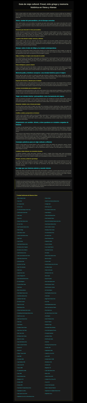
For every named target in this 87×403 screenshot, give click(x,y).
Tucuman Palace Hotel (21, 284)
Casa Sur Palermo (48, 244)
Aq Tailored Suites (48, 267)
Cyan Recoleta (20, 241)
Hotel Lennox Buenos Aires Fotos (23, 255)
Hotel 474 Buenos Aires (49, 318)
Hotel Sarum (19, 270)
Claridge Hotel (47, 203)
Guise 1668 (19, 373)
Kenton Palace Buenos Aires (50, 255)
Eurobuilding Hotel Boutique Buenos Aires (25, 313)
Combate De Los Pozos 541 (50, 379)
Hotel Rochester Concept (50, 287)
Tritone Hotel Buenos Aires (50, 215)
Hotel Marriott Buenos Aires (22, 244)
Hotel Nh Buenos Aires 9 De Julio (51, 264)
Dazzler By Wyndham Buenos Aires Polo (52, 221)
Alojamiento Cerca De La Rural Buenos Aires (25, 396)
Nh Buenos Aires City (49, 272)
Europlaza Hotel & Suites (22, 327)
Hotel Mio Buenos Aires (21, 252)
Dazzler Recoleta (48, 278)
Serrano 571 (19, 347)
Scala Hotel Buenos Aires (22, 341)
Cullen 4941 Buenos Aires (50, 370)
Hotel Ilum (47, 341)
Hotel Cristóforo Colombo (50, 226)
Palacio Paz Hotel (20, 304)
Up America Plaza (48, 336)
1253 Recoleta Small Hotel (22, 212)
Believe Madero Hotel (21, 198)
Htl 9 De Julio (19, 206)
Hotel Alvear (19, 287)
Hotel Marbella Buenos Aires (50, 304)
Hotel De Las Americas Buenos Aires (52, 201)
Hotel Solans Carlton (21, 232)
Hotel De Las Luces (21, 316)
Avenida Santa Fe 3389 (49, 359)
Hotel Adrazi (47, 295)
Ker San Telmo (20, 224)
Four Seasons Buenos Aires (50, 209)
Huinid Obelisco (48, 212)
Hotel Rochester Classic (49, 284)
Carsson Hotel (47, 261)
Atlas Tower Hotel (20, 333)
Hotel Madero (47, 316)
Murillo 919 (19, 350)
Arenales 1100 (47, 347)
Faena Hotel (19, 201)
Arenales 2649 (20, 382)
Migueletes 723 (48, 367)
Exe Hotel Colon (48, 235)
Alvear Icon (19, 218)
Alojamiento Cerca (48, 393)
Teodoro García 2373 (49, 376)
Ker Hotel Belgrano (20, 281)
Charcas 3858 (20, 367)
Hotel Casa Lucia (48, 206)
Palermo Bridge (20, 229)
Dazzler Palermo (48, 321)
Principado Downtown (49, 333)
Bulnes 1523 (47, 373)
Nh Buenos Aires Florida (21, 336)
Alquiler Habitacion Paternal (50, 387)
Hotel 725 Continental (21, 267)
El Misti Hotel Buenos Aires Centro (23, 310)
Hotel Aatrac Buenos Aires (22, 258)
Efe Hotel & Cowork (21, 301)
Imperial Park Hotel (21, 272)
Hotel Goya (19, 321)
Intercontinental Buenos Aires (22, 278)
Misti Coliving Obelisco (21, 290)
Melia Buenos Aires (21, 307)
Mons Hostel (47, 275)
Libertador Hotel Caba (21, 298)
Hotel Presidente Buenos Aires (23, 226)
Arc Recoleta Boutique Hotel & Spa (23, 209)
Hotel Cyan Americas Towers (50, 307)
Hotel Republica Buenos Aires (50, 293)
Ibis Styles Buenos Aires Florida (51, 313)
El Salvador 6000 (20, 359)
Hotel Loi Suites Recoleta (22, 344)
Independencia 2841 (49, 350)
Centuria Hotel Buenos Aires (22, 235)
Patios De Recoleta (48, 270)
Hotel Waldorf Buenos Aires (22, 293)
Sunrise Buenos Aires (21, 376)
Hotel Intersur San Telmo (22, 330)
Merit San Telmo (48, 258)
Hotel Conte (19, 238)
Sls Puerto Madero (48, 290)
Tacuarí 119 (47, 382)
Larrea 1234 (47, 356)
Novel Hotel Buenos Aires (50, 281)
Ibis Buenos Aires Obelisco (22, 249)
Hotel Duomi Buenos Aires (22, 318)
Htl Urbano (47, 252)
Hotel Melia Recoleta (49, 249)
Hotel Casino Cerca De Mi (22, 393)
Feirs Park (47, 301)
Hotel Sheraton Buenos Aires (50, 224)
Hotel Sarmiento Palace (49, 218)
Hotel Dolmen (19, 324)
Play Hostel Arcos (48, 310)
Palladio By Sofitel (48, 241)
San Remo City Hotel (21, 264)
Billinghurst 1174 (20, 379)
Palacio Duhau (48, 198)
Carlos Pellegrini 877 (21, 275)
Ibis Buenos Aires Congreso (22, 247)
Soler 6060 (19, 356)
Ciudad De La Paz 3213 (49, 353)
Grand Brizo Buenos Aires (22, 295)
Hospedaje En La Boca (21, 390)
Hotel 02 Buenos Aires (49, 238)
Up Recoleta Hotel (20, 261)
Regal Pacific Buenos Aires (50, 298)
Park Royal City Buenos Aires (50, 344)
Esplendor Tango (48, 324)
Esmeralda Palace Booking (50, 327)
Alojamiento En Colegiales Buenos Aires (52, 390)
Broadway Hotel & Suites (49, 229)
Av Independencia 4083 (21, 370)
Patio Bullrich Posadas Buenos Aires (24, 387)
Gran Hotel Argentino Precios (50, 330)
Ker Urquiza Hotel (20, 203)
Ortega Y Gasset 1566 (21, 353)
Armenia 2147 (47, 364)
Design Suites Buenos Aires (22, 221)
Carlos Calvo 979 (20, 364)
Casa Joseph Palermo (49, 247)
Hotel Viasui (19, 215)
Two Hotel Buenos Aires (49, 232)
